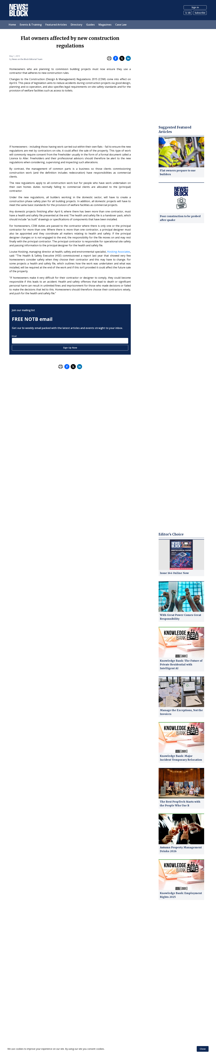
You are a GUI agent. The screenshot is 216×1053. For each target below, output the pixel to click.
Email (14, 336)
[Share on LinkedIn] (128, 58)
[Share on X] (121, 58)
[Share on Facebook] (115, 58)
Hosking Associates (118, 251)
